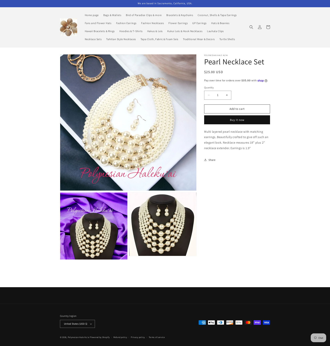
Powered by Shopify (100, 337)
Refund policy (120, 337)
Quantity (209, 87)
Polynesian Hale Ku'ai (79, 337)
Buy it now (237, 119)
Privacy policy (138, 337)
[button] (251, 27)
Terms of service (157, 337)
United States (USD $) (75, 323)
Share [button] (212, 160)
